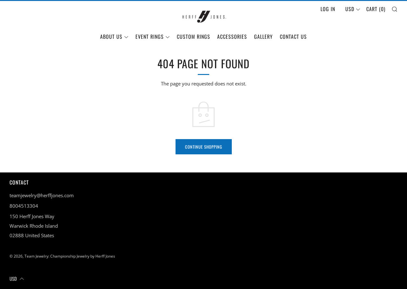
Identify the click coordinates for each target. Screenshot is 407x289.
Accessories (232, 36)
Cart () (375, 9)
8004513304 (24, 206)
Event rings (149, 36)
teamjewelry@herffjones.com (42, 195)
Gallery (263, 36)
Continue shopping (203, 147)
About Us (111, 36)
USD (349, 9)
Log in (328, 9)
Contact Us (293, 36)
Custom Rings (193, 36)
